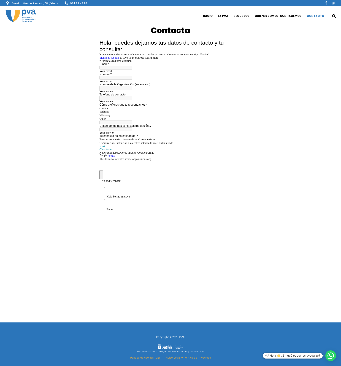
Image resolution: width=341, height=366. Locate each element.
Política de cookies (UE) (145, 357)
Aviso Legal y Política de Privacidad (188, 357)
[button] (330, 355)
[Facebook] (327, 3)
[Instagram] (333, 3)
